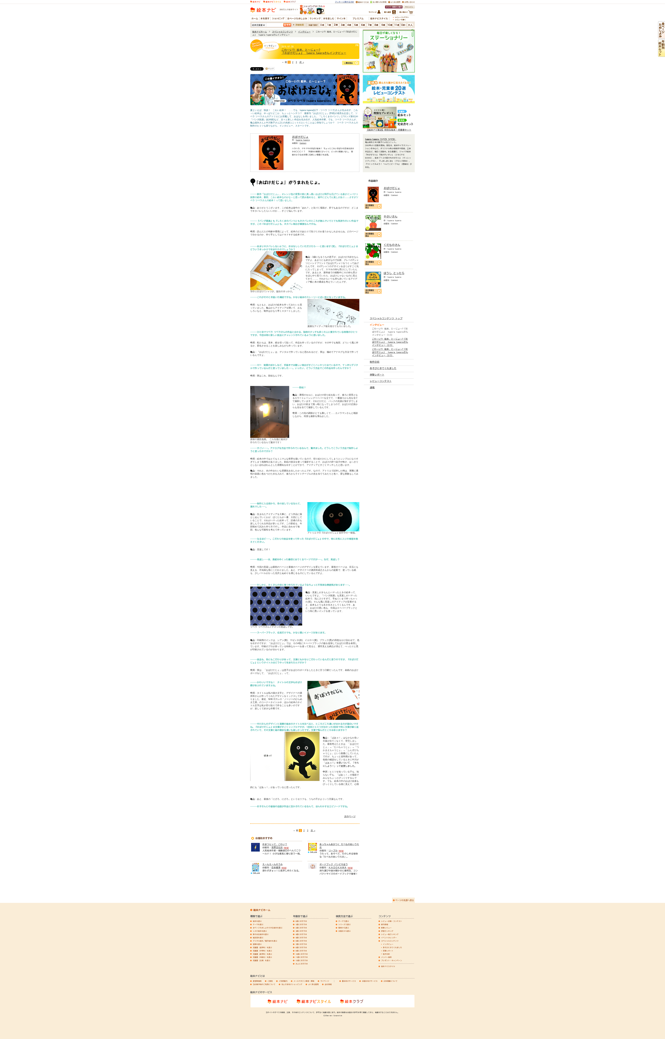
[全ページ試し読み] (661, 37)
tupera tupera (303, 140)
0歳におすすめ (301, 921)
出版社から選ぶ (344, 931)
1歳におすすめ (301, 924)
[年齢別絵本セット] (661, 55)
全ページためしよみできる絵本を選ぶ (267, 928)
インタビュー (304, 32)
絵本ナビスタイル (388, 966)
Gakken (303, 143)
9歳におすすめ (301, 951)
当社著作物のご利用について (264, 984)
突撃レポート (377, 375)
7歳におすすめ (301, 944)
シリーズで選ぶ (344, 924)
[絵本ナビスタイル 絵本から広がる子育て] (272, 1)
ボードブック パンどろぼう (334, 864)
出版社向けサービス (370, 981)
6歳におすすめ (301, 941)
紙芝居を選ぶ (258, 937)
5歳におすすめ (301, 937)
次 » (301, 62)
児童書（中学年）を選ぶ (262, 951)
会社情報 (328, 984)
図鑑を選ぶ (257, 944)
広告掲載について (390, 981)
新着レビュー (386, 928)
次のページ (350, 816)
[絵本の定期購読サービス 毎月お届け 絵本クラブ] (290, 1)
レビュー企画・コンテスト (391, 921)
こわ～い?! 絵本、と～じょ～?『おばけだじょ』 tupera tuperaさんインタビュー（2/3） (390, 342)
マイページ (324, 981)
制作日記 (374, 362)
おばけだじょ (300, 137)
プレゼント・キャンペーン (391, 960)
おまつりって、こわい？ (274, 844)
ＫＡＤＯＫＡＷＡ (338, 867)
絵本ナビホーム (259, 32)
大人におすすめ (302, 964)
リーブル (333, 850)
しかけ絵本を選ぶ (260, 931)
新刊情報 (384, 924)
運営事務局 (257, 981)
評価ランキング (387, 931)
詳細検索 (299, 25)
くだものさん (392, 245)
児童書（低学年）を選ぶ (262, 947)
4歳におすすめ (301, 934)
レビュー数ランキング (389, 934)
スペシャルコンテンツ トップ (386, 318)
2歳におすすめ (301, 928)
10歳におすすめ (302, 954)
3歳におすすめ (301, 931)
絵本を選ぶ (257, 921)
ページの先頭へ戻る (404, 900)
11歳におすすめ (302, 957)
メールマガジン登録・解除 (304, 981)
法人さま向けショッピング (291, 984)
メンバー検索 (386, 957)
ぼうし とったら (394, 273)
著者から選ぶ (343, 928)
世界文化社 (277, 847)
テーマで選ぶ (343, 921)
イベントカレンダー (389, 937)
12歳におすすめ (302, 960)
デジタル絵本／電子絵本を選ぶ (265, 941)
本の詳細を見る (369, 206)
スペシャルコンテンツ (282, 32)
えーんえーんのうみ (272, 864)
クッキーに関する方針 (344, 2)
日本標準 (275, 867)
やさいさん (390, 216)
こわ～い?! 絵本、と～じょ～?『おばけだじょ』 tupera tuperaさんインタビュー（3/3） (390, 352)
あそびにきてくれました (383, 368)
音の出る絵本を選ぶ (260, 934)
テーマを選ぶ (258, 924)
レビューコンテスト (381, 381)
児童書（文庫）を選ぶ (261, 960)
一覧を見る (348, 63)
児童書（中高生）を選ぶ (262, 957)
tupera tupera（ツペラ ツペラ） (380, 139)
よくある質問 (313, 984)
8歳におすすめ (301, 947)
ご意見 (270, 981)
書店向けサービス (349, 981)
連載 (372, 387)
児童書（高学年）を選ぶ (262, 954)
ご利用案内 (283, 981)
